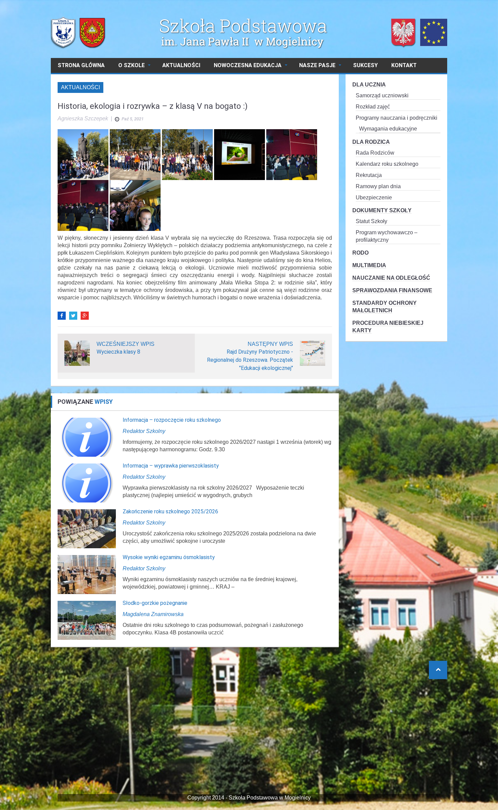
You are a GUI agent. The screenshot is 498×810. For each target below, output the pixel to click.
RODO (360, 253)
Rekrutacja (369, 175)
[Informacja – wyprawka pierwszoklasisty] (87, 483)
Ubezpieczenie (374, 197)
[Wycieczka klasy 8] (77, 353)
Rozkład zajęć (373, 107)
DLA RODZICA (371, 142)
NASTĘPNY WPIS (270, 344)
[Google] (85, 316)
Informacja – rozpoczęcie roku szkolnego (172, 420)
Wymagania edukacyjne (388, 129)
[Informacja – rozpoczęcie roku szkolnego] (87, 437)
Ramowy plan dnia (378, 186)
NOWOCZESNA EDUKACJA (248, 65)
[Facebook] (62, 316)
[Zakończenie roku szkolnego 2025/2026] (87, 528)
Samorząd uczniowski (382, 95)
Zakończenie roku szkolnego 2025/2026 (170, 511)
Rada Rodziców (375, 153)
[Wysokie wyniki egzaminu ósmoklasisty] (87, 574)
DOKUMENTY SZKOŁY (382, 210)
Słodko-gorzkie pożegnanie (155, 603)
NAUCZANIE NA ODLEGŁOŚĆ (391, 278)
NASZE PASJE (317, 65)
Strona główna (81, 65)
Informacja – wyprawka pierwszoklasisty (171, 465)
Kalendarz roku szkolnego (387, 164)
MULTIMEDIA (369, 265)
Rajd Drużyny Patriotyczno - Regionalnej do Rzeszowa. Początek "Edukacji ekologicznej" (250, 360)
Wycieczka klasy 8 (118, 352)
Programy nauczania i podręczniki (396, 118)
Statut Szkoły (371, 221)
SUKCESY (365, 65)
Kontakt (404, 65)
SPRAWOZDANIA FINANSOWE (392, 290)
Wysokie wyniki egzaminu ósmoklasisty (169, 557)
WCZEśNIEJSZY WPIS (125, 344)
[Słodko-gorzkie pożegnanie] (87, 620)
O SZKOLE (131, 65)
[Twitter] (73, 316)
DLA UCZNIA (369, 84)
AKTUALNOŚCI (181, 65)
